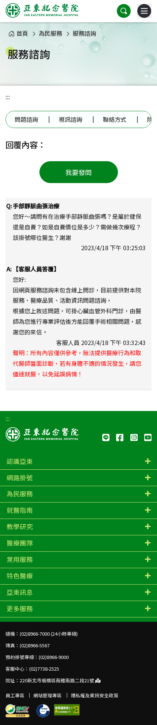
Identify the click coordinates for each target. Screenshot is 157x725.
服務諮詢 (84, 33)
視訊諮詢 (70, 119)
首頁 (22, 33)
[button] (123, 11)
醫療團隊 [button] (20, 542)
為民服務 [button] (20, 493)
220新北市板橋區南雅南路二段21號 (57, 680)
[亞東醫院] (41, 11)
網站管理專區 (47, 695)
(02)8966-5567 (35, 645)
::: (7, 96)
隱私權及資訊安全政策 (94, 695)
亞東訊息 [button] (20, 592)
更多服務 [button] (20, 608)
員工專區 (14, 695)
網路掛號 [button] (20, 477)
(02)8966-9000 (54, 657)
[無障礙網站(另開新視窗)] (67, 710)
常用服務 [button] (20, 559)
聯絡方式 (114, 119)
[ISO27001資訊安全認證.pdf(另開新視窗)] (43, 710)
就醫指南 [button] (20, 510)
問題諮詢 (26, 119)
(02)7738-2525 (44, 668)
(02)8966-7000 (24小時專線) (49, 633)
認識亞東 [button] (20, 461)
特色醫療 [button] (20, 575)
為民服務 (50, 33)
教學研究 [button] (20, 526)
